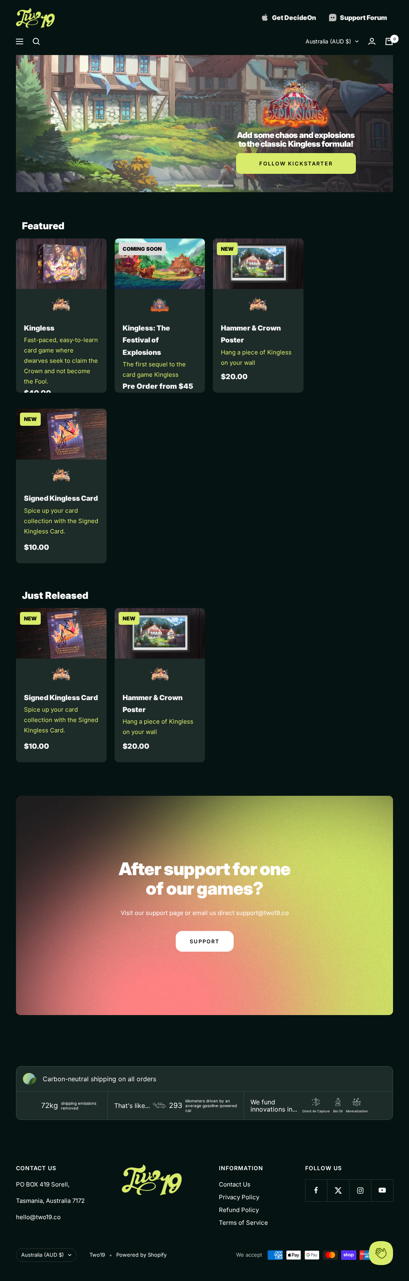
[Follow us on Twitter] (338, 1190)
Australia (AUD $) (328, 41)
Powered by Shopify (141, 1254)
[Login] (371, 41)
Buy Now (296, 172)
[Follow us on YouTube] (382, 1190)
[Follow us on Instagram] (360, 1190)
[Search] (36, 41)
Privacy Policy (239, 1197)
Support (205, 941)
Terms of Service (243, 1222)
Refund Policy (239, 1210)
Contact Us (234, 1184)
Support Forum (363, 18)
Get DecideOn (293, 18)
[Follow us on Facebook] (316, 1190)
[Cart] (389, 41)
